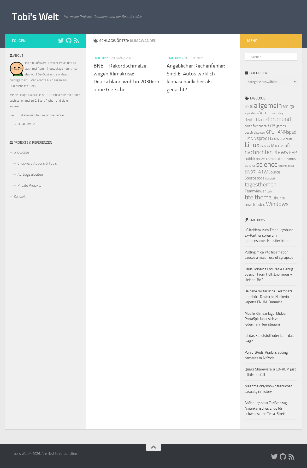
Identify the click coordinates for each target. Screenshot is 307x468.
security (282, 165)
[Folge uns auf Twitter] (61, 40)
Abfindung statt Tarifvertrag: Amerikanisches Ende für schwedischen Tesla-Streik (266, 408)
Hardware (276, 138)
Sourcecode (255, 178)
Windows (277, 204)
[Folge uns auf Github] (68, 40)
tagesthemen (261, 184)
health (289, 139)
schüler (250, 165)
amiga (288, 106)
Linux (252, 145)
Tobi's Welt (35, 17)
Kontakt (19, 196)
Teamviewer (255, 191)
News (280, 151)
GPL (270, 132)
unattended (255, 204)
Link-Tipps (102, 58)
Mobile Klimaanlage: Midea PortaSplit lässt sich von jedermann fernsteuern (265, 318)
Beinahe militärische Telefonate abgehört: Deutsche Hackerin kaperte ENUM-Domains (269, 296)
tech (269, 191)
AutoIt (264, 112)
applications (251, 113)
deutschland (255, 119)
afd (247, 107)
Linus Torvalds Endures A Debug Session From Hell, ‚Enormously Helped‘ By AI (269, 274)
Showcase (21, 152)
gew (262, 132)
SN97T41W (256, 172)
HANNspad (285, 132)
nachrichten (259, 151)
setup (291, 165)
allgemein (268, 105)
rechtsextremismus (281, 159)
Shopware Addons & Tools (37, 163)
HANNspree (256, 138)
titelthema (258, 197)
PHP (293, 152)
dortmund (278, 119)
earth (248, 126)
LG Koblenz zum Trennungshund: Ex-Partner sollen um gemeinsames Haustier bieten (269, 235)
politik (250, 158)
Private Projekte (29, 185)
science (267, 164)
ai (251, 106)
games (281, 126)
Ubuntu (278, 198)
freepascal (260, 126)
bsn (273, 113)
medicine (265, 146)
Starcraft (270, 178)
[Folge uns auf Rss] (76, 40)
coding (279, 113)
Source (274, 172)
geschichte (252, 132)
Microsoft (280, 145)
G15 (272, 125)
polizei (261, 159)
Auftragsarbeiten (30, 174)
